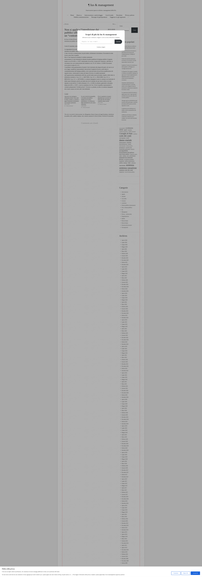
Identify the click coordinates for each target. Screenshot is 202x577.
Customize (176, 573)
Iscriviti (118, 41)
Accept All (195, 573)
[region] (101, 571)
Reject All (185, 573)
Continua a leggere (101, 47)
